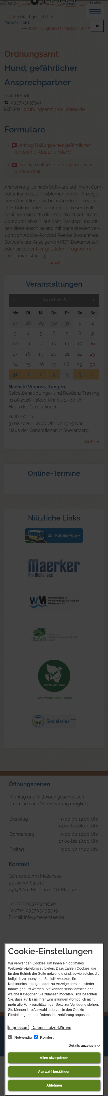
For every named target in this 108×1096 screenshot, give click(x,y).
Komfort (46, 1038)
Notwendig (23, 1038)
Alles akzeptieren (54, 1058)
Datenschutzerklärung (51, 1027)
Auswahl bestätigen (54, 1072)
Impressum (18, 1027)
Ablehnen (54, 1085)
